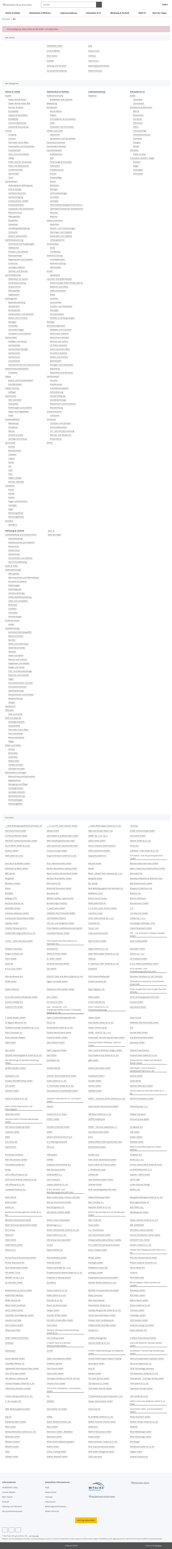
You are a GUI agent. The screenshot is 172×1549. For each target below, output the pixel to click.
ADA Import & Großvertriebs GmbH (62, 835)
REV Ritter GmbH (137, 1295)
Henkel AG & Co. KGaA (57, 1114)
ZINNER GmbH (11, 1456)
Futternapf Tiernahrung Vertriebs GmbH (106, 1037)
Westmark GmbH (54, 1436)
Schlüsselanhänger (58, 193)
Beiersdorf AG (136, 873)
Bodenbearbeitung (16, 302)
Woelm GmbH (53, 1446)
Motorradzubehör (16, 737)
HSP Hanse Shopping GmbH (17, 1127)
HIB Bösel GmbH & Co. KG (99, 1114)
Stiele (10, 415)
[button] (153, 4)
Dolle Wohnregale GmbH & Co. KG (103, 953)
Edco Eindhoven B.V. (14, 976)
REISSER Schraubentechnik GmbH (103, 1290)
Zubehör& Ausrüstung (18, 126)
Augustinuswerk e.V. (97, 855)
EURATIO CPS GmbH (14, 1007)
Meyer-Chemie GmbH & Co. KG (144, 1220)
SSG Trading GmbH (55, 1338)
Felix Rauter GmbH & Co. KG (100, 1022)
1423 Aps (134, 825)
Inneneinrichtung (54, 255)
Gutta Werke (135, 1080)
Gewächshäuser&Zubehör (16, 368)
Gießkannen (13, 247)
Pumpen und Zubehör (18, 251)
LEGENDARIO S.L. (54, 1174)
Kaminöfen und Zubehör (61, 236)
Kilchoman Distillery (14, 1154)
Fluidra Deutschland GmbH (59, 1032)
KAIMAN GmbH (137, 1142)
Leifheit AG (93, 1174)
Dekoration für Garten (18, 279)
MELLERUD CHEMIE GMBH (58, 1212)
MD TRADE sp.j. (137, 1207)
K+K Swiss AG (11, 1142)
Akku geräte (13, 573)
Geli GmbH (51, 1055)
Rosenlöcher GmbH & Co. (99, 1305)
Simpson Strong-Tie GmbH (142, 1325)
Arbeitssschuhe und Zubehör (21, 542)
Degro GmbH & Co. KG (98, 948)
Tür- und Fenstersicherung (62, 431)
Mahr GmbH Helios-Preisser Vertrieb (63, 1197)
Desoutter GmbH (137, 948)
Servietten (54, 197)
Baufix (91, 868)
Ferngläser (13, 427)
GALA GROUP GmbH (56, 1042)
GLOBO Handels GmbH (15, 1068)
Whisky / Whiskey (16, 481)
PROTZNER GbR (137, 1277)
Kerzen (53, 173)
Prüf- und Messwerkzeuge (20, 671)
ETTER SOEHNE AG (96, 1002)
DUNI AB (9, 963)
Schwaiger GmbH (137, 1315)
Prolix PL (133, 1272)
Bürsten (11, 640)
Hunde (11, 493)
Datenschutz (94, 50)
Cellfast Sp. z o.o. (137, 918)
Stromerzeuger (15, 616)
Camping (12, 134)
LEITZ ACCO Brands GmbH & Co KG (20, 1179)
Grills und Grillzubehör (18, 154)
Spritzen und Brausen (18, 271)
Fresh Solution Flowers (15, 1037)
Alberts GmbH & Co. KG (140, 840)
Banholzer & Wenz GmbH (16, 868)
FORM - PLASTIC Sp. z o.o (99, 1032)
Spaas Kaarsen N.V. (138, 1330)
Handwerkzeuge (12, 628)
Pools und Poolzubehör (18, 165)
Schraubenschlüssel (17, 686)
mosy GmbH (93, 1225)
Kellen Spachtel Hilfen (60, 349)
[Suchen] (99, 5)
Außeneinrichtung (55, 95)
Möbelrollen (13, 761)
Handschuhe (14, 554)
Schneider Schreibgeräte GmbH (19, 1315)
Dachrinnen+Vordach (59, 337)
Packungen (138, 169)
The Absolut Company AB (16, 1378)
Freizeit (8, 130)
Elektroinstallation (58, 290)
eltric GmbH (52, 997)
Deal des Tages (54, 534)
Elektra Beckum (12, 989)
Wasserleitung (56, 407)
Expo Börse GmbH (138, 1007)
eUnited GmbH (136, 1002)
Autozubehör (14, 725)
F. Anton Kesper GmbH (15, 1017)
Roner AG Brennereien (57, 1305)
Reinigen (12, 322)
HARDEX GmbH (95, 1090)
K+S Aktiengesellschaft (57, 1142)
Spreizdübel (138, 103)
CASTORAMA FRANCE (56, 918)
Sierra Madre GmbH (14, 1325)
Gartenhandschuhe (17, 193)
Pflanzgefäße (14, 216)
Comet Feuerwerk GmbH (141, 928)
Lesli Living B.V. (53, 1179)
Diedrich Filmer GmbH (57, 953)
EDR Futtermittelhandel (98, 976)
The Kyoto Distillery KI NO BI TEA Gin (63, 1378)
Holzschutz (55, 134)
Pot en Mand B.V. (137, 1267)
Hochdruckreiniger (16, 593)
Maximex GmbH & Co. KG (99, 1207)
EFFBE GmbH (11, 981)
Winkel (136, 146)
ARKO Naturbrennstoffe (99, 850)
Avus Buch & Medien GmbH (17, 863)
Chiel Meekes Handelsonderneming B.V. (65, 928)
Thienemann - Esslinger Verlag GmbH (147, 1378)
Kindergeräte (14, 310)
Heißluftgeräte (14, 589)
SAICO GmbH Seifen (14, 1310)
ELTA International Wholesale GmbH (21, 997)
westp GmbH (94, 1436)
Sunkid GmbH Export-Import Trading (104, 1358)
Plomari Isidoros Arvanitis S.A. (143, 1262)
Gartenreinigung (15, 197)
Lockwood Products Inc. (15, 1189)
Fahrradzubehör (15, 733)
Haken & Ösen (139, 154)
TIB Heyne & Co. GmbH (98, 1383)
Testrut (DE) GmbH (55, 1373)
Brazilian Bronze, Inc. (14, 903)
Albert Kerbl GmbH (96, 840)
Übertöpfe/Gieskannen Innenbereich (66, 208)
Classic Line (93, 928)
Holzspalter (13, 403)
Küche (53, 181)
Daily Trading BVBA (138, 941)
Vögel (10, 509)
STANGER (9, 1343)
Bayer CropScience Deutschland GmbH (147, 868)
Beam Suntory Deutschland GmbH (62, 873)
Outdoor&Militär (12, 419)
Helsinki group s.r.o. (139, 1106)
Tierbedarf (10, 485)
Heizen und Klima (55, 220)
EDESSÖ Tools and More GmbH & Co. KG (65, 976)
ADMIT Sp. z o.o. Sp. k (98, 835)
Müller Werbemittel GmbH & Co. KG (63, 1230)
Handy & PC (10, 706)
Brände (11, 446)
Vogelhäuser (13, 294)
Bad (51, 158)
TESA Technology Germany (142, 1368)
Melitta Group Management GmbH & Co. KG (23, 1213)
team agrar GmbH (96, 1363)
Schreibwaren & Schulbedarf (63, 119)
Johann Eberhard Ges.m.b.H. (59, 1137)
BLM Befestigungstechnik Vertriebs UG (105, 888)
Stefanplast (10, 1350)
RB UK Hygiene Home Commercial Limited (145, 1284)
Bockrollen (13, 753)
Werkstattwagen (15, 800)
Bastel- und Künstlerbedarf (20, 380)
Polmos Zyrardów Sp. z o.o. (59, 1267)
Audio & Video (11, 565)
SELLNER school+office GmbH (60, 1320)
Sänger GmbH (53, 1310)
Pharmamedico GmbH (57, 1257)
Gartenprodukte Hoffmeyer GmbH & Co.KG (104, 1044)
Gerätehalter (14, 306)
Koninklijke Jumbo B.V (14, 1164)
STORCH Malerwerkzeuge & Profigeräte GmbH (105, 1352)
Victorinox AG (94, 1409)
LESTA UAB (135, 1179)
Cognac (11, 458)
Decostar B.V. (52, 948)
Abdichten (54, 224)
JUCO (90, 1137)
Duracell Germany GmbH (58, 963)
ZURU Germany (95, 1456)
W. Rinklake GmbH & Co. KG (100, 1416)
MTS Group (10, 1230)
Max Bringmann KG (55, 1207)
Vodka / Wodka (15, 478)
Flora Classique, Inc (13, 1032)
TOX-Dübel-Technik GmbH (100, 1388)
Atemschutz (13, 546)
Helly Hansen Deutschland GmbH (103, 1106)
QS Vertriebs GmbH (14, 1282)
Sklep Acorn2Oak (12, 1330)
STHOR (50, 1350)
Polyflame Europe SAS (98, 1267)
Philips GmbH (94, 1257)
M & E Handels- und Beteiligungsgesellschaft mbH (60, 1191)
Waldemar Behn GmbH (15, 1421)
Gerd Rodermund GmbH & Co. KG (103, 1055)
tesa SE (91, 1368)
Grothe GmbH (136, 1075)
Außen (11, 624)
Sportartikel (13, 173)
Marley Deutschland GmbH (59, 1202)
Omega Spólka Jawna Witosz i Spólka (104, 1240)
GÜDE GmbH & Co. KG (56, 1080)
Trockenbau (55, 251)
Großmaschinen (12, 620)
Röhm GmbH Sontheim (15, 1305)
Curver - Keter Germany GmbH (19, 941)
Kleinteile (134, 150)
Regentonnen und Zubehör (20, 259)
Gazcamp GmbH (137, 1042)
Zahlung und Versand (56, 65)
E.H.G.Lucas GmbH (13, 968)
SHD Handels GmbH (139, 1320)
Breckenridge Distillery (57, 903)
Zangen (11, 702)
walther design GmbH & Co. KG (144, 1421)
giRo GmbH (93, 1060)
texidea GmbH (94, 1373)
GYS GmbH (10, 1085)
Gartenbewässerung (14, 240)
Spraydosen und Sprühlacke (62, 138)
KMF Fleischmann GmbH (16, 1159)
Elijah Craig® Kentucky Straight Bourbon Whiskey (148, 990)
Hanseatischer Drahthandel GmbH (62, 1090)
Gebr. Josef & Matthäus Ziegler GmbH (105, 1050)
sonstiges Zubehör (16, 267)
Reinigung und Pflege (18, 784)
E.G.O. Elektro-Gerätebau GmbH (144, 963)
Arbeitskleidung (15, 538)
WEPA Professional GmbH (99, 1431)
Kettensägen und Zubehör (20, 407)
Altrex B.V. (134, 845)
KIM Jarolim (52, 1154)
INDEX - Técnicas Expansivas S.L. (102, 1127)
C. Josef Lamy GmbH (56, 908)
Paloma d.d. (10, 1250)
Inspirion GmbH (12, 1132)
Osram (50, 1245)
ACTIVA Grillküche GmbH (16, 835)
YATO (7, 1451)
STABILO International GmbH (143, 1338)
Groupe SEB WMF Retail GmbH (19, 1080)
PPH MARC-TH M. (12, 1272)
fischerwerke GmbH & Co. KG (60, 1027)
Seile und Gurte (15, 714)
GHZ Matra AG (53, 1060)
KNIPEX (50, 1159)
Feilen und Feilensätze (18, 643)
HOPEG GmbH (53, 1119)
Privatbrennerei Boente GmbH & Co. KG (64, 1272)
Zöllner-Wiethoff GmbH (57, 1456)
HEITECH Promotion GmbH (142, 1098)
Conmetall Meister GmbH (58, 933)
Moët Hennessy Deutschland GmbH (21, 1225)
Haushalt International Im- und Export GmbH (64, 1100)
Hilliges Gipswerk (137, 1114)
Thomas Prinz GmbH (56, 1383)
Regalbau (92, 95)
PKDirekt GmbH (54, 1262)
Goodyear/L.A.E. (12, 1075)
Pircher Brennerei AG (14, 1262)
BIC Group (92, 883)
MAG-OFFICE (10, 1197)
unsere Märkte (53, 50)
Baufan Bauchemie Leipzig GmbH (62, 868)
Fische (11, 489)
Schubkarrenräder (16, 768)
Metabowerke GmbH (139, 1212)
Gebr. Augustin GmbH (57, 1050)
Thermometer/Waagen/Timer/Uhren (66, 204)
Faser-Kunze (135, 1017)
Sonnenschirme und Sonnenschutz (24, 364)
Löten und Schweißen (18, 601)
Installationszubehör (59, 388)
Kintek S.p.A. (94, 1154)
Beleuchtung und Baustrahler (21, 776)
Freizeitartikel (14, 150)
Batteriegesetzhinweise (98, 65)
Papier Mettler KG (55, 1250)
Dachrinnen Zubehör (59, 333)
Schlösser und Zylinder (60, 423)
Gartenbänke (14, 345)
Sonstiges (54, 310)
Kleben (53, 115)
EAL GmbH (51, 968)
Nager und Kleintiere (17, 501)
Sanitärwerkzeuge (58, 400)
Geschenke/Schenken (56, 146)
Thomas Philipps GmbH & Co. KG (20, 1383)
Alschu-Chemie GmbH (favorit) (101, 845)
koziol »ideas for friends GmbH (102, 1164)
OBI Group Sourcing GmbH (59, 1240)
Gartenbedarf (11, 181)
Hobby (11, 158)
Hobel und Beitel (15, 655)
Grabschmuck (14, 286)
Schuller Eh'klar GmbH (57, 1315)
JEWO (7, 1137)
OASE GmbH (10, 1240)
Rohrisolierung (56, 392)
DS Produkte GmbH (138, 958)
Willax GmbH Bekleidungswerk (60, 1441)
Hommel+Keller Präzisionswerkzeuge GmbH (21, 1120)
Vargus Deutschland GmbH (100, 1401)
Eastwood (92, 968)
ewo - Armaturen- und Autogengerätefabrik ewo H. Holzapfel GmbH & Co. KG (64, 1010)
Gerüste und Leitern (59, 341)
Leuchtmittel (55, 302)
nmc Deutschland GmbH (99, 1235)
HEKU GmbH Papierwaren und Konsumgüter (18, 1107)
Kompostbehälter (16, 204)
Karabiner (137, 119)
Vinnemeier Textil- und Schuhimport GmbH (146, 1410)
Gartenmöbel (11, 337)
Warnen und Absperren (60, 435)
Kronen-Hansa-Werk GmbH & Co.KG (146, 1164)
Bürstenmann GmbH (139, 903)
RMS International (96, 1300)
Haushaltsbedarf (54, 150)
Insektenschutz (57, 169)
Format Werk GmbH (139, 1032)
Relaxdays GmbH (137, 1290)
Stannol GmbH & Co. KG (99, 1343)
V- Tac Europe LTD (13, 1401)
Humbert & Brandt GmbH (58, 1127)
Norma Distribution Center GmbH (145, 1235)
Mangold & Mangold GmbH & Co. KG (146, 1197)
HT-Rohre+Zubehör (58, 345)
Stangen (137, 142)
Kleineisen (138, 123)
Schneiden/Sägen (16, 329)
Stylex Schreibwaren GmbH (59, 1358)
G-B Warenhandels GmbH (141, 1037)
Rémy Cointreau (95, 1295)
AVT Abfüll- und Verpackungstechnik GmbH (146, 857)
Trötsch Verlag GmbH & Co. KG (19, 1396)
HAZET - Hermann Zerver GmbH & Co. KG (106, 1098)
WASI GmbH (10, 1426)
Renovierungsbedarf (56, 325)
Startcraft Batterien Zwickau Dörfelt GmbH (146, 1344)
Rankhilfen (13, 220)
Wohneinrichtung (58, 263)
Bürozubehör (56, 111)
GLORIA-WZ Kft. (54, 1068)
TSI (48, 1396)
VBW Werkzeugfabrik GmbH (17, 1409)
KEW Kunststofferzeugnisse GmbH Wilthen (145, 1148)
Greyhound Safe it (96, 1075)
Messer (11, 431)
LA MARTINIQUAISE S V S (141, 1169)
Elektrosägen (14, 585)
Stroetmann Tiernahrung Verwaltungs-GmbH (147, 1352)
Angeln (8, 95)
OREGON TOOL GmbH (140, 1240)
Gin (9, 466)
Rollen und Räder (13, 745)
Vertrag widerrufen (86, 1520)
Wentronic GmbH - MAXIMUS (60, 1431)
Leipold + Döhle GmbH (140, 1174)
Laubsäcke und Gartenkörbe (21, 208)
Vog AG (8, 1416)
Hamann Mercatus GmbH (141, 1085)
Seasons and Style (13, 1320)
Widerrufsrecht (95, 70)
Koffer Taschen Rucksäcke (19, 162)
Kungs (8, 1169)
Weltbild (133, 1426)
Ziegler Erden (136, 1451)
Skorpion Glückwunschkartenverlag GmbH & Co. (62, 1331)
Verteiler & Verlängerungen (62, 318)
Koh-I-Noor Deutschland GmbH (102, 1159)
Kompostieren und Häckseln (21, 314)
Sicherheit (51, 419)
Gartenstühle (14, 353)
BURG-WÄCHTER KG (97, 903)
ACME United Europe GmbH (142, 830)
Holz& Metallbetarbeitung (20, 597)
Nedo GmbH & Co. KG (56, 1235)
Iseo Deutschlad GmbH (98, 1132)
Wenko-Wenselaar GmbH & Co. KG (20, 1431)
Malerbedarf (55, 361)
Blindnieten (138, 115)
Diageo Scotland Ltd (14, 953)
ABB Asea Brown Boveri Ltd (100, 830)
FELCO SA (51, 1022)
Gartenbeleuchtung (17, 283)
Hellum (50, 1106)
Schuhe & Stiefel (15, 435)
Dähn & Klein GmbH (97, 941)
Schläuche (13, 232)
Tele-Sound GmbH (55, 1368)
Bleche (136, 111)
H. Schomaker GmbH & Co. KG (60, 1085)
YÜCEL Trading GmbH (56, 1451)
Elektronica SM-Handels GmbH (60, 989)
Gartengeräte (11, 298)
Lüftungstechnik (57, 240)
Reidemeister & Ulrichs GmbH (18, 1290)
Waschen (54, 212)
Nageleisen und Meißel (18, 663)
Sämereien (13, 224)
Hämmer (12, 651)
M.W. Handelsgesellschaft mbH (102, 1189)
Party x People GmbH (97, 1250)
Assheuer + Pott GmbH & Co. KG (144, 850)
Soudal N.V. (93, 1330)
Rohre (136, 126)
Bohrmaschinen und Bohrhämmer (23, 577)
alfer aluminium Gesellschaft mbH (62, 845)
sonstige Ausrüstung (17, 439)
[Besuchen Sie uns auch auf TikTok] (18, 1529)
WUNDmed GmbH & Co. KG (142, 1446)
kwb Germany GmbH (56, 1169)
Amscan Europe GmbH (57, 850)
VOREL (50, 1416)
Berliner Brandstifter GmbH (59, 878)
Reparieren (55, 368)
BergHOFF (9, 878)
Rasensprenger (15, 255)
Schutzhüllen (14, 361)
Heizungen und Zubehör (61, 232)
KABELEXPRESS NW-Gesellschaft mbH (105, 1142)
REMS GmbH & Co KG (56, 1295)
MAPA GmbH (11, 1202)
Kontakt (50, 60)
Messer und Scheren (17, 659)
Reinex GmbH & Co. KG (57, 1290)
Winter (50, 442)
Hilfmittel (9, 710)
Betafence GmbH (12, 883)
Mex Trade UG (94, 1220)
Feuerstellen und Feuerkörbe (21, 146)
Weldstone (93, 1426)
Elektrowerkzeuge (13, 569)
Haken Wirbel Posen (17, 99)
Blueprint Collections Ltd (141, 888)
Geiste (11, 462)
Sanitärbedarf (53, 376)
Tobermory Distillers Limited (18, 1388)
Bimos (8, 888)
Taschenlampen (57, 314)
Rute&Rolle (13, 119)
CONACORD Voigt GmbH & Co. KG (20, 933)
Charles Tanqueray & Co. (16, 928)
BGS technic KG (54, 883)
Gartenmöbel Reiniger (18, 349)
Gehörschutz (14, 550)
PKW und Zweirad (13, 718)
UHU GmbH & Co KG (139, 1396)
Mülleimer (54, 185)
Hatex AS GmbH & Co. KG (16, 1098)
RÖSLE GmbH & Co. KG (140, 1305)
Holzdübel (137, 99)
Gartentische (14, 357)
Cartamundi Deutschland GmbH (19, 918)
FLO (131, 1027)
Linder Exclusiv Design (140, 1184)
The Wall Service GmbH (98, 1378)
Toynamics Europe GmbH (141, 1388)
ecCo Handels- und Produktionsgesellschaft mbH (143, 970)
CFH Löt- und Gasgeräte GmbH (60, 923)
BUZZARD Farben (12, 908)
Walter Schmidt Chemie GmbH (102, 1421)
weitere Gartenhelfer (17, 236)
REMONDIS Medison (14, 1295)
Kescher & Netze (15, 107)
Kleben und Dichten (59, 357)
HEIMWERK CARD (54, 46)
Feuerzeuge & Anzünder (61, 162)
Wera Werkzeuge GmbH (140, 1431)
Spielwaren (55, 275)
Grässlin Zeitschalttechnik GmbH (61, 1075)
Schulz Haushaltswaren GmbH (102, 1315)
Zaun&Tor (12, 524)
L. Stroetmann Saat (96, 1169)
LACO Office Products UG (16, 1174)
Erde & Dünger (15, 189)
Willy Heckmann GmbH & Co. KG (102, 1441)
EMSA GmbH (94, 997)
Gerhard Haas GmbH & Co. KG (143, 1055)
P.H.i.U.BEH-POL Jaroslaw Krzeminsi (104, 1245)
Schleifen (12, 608)
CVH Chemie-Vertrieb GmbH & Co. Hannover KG (62, 942)
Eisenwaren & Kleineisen (141, 107)
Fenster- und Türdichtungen (63, 228)
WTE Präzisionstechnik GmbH (101, 1446)
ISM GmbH (134, 1132)
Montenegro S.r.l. (54, 1225)
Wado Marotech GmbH (140, 1416)
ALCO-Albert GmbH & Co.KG (17, 845)
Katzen (11, 497)
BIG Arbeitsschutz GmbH (141, 883)
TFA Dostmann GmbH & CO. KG (144, 1373)
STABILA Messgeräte (97, 1338)
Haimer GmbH (94, 1085)
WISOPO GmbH (12, 1446)
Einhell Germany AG (97, 981)
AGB (90, 46)
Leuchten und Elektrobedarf (59, 279)
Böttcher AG (135, 893)
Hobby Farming (12, 388)
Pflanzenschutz (15, 212)
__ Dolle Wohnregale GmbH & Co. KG (104, 825)
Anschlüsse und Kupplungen (21, 243)
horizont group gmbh (139, 1119)
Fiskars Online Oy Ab (97, 1027)
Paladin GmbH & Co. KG (140, 1245)
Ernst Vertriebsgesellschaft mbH (144, 997)
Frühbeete (13, 372)
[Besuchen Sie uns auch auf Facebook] (5, 1529)
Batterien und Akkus (59, 286)
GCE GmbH (10, 1050)
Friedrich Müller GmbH (57, 1037)
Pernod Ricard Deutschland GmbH (20, 1257)
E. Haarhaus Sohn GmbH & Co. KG (103, 963)
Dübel (132, 95)
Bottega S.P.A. (11, 898)
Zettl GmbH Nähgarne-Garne (101, 1451)
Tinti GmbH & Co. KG (139, 1383)
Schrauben (138, 173)
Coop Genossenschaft (98, 933)
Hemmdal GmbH (12, 1114)
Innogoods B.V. (136, 1127)
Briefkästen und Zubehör (61, 99)
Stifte (52, 123)
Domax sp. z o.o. (137, 953)
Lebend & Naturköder (18, 115)
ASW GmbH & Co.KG (14, 855)
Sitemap (92, 55)
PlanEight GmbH (95, 1262)
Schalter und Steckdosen (61, 306)
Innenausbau (53, 243)
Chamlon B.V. (94, 923)
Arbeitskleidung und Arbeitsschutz (20, 534)
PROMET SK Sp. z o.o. (14, 1277)
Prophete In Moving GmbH (59, 1277)
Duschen (54, 380)
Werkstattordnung (16, 796)
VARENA (50, 1401)
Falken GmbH (94, 1017)
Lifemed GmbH (95, 1184)
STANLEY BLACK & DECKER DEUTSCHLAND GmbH (59, 1344)
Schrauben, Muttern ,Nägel (142, 158)
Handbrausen (56, 384)
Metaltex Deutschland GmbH (18, 1220)
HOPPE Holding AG (96, 1119)
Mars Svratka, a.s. (96, 1202)
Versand (35, 1536)
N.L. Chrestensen (96, 1230)
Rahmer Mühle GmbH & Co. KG (102, 1282)
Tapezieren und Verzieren (61, 372)
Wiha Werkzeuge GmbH (140, 1436)
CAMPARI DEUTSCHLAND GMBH (61, 913)
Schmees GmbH (137, 1310)
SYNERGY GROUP (54, 1363)
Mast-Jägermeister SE (139, 1202)
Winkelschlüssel (15, 698)
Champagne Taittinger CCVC (142, 923)
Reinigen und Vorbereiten (61, 364)
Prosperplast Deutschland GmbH (103, 1277)
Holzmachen (10, 396)
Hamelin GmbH (12, 1090)
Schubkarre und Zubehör (19, 333)
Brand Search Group (97, 898)
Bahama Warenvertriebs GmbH (144, 863)
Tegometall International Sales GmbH (22, 1368)
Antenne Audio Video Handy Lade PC (66, 283)
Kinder (50, 271)
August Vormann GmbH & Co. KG (61, 855)
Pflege (11, 741)
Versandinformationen (57, 70)
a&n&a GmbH (53, 830)
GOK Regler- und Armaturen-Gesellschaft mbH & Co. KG (143, 1069)
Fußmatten (55, 165)
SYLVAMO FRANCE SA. (15, 1363)
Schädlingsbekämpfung (19, 228)
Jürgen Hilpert (136, 1137)
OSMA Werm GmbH (14, 1245)
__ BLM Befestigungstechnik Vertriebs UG (23, 825)
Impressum (93, 60)
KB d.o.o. (51, 1147)
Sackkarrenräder (15, 764)
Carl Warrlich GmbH (139, 913)
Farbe (52, 247)
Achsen (11, 749)
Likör (10, 470)
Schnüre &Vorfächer (17, 123)
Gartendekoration (13, 275)
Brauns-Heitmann (138, 898)
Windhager (135, 1441)
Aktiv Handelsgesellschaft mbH (61, 840)
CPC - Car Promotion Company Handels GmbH (147, 934)
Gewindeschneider (16, 647)
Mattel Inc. (10, 1207)
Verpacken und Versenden (62, 126)
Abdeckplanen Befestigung (20, 185)
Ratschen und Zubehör (18, 675)
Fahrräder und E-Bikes (18, 142)
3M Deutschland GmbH (15, 830)
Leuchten (54, 298)
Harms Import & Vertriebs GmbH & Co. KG (147, 1092)
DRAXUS (92, 958)
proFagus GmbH (95, 1272)
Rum (10, 474)
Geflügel (12, 392)
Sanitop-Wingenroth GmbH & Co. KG (104, 1310)
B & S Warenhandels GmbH (59, 863)
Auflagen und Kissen (17, 341)
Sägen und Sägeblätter (18, 411)
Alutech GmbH (11, 850)
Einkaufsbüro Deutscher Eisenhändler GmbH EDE (147, 982)
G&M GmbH (10, 1042)
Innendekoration (57, 259)
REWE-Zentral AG (12, 1300)
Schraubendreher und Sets (20, 682)
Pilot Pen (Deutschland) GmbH (143, 1257)
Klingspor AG (136, 1154)
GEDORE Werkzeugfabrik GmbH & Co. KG (23, 1055)
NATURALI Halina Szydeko (141, 1230)
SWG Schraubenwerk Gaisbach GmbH (147, 1358)
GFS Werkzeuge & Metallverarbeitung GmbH (22, 1061)
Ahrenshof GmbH (138, 835)
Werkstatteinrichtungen (15, 772)
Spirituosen (10, 442)
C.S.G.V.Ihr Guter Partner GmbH (102, 908)
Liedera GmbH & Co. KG (57, 1184)
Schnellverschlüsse (141, 134)
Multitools (12, 604)
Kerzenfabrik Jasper (97, 1147)
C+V (131, 908)
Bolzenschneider (15, 636)
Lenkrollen (13, 757)
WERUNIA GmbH (12, 1436)
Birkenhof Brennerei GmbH (59, 888)
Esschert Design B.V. (14, 1002)
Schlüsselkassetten (58, 427)
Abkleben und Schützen (60, 329)
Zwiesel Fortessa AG (139, 1456)
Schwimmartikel (15, 169)
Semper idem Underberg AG (101, 1320)
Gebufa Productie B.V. (139, 1050)
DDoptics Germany (13, 948)
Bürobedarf (52, 107)
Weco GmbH (52, 1426)
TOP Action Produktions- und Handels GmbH (64, 1389)
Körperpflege (56, 177)
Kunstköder (13, 111)
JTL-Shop (158, 1545)
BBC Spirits (10, 873)
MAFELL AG (135, 1189)
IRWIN (49, 1132)
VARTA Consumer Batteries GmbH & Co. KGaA (148, 1402)
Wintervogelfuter (16, 513)
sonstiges (12, 505)
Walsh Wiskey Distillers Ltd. (59, 1421)
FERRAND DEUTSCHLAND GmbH (144, 1022)
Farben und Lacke (55, 130)
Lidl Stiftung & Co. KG (14, 1184)
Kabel (52, 294)
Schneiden (13, 325)
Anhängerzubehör (16, 721)
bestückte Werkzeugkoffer (20, 632)
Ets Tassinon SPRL (55, 1002)
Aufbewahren (56, 154)
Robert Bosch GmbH (139, 1300)
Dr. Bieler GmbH (54, 958)
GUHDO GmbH (94, 1080)
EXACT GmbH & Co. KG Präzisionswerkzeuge (98, 1008)
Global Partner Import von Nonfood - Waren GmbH (146, 1061)
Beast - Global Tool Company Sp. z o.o (105, 873)
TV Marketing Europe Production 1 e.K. (105, 1396)
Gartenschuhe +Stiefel (18, 201)
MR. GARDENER (137, 1225)
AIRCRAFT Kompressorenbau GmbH (21, 840)
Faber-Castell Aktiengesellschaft (61, 1017)
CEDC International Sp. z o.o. (101, 918)
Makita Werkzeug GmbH (99, 1197)
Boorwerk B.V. (53, 893)
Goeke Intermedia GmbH (99, 1068)
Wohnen (54, 216)
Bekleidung (13, 423)
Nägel (135, 165)
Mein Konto (52, 55)
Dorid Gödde (11, 958)
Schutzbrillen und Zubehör (20, 558)
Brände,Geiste (14, 450)
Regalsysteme (14, 780)
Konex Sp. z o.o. (137, 1159)
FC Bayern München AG (15, 1022)
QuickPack (51, 1282)
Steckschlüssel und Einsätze (21, 694)
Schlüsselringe (139, 130)
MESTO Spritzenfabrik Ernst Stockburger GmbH (106, 1213)
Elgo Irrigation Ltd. (96, 989)
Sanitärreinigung (57, 396)
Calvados (12, 454)
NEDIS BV (9, 1235)
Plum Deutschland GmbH (16, 1267)
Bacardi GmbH (94, 863)
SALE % (51, 530)
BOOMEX (9, 893)
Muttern (137, 162)
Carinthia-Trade (95, 913)
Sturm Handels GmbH (15, 1358)
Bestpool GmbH (95, 878)
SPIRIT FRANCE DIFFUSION (16, 1338)
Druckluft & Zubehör (17, 581)
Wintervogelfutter (16, 517)
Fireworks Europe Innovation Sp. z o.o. (22, 1027)
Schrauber (13, 612)
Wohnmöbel (55, 267)
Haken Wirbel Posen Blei (19, 103)
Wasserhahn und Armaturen (63, 403)
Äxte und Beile (14, 400)
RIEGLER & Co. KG (54, 1300)
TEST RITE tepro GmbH (15, 1373)
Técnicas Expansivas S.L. (141, 1363)
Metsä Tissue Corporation (58, 1220)
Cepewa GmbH (11, 923)
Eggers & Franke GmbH (57, 981)
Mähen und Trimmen (18, 318)
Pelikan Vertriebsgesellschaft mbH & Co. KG (148, 1251)
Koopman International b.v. (59, 1164)
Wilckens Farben (12, 1441)
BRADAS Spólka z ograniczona (60, 898)
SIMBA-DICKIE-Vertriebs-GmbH (102, 1325)
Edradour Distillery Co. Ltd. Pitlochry (146, 976)
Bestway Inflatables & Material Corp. (146, 878)
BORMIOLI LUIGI (95, 893)
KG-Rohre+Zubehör (58, 353)
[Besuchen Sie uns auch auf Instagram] (11, 1529)
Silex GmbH (52, 1325)
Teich (10, 177)
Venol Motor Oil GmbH (57, 1409)
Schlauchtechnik (54, 411)
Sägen (11, 679)
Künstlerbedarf (15, 384)
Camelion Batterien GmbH (17, 913)
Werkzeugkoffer (15, 803)
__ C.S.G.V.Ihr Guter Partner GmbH (62, 825)
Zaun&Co (9, 520)
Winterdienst (56, 439)
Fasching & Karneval (56, 142)
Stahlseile (137, 138)
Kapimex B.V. (11, 1147)
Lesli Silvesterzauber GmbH (100, 1179)
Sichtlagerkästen (15, 788)
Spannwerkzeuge (16, 690)
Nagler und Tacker (16, 667)
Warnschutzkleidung (17, 562)
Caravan (12, 138)
